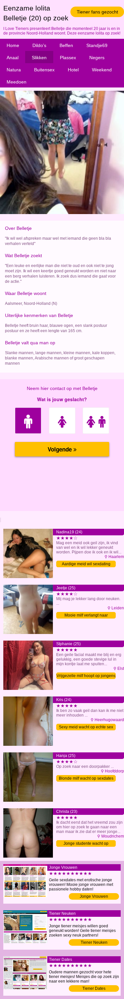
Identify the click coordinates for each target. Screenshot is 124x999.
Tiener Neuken (94, 942)
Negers (96, 57)
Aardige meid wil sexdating (86, 564)
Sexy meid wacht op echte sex (86, 727)
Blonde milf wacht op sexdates (86, 778)
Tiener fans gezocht (97, 11)
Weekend (102, 69)
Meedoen (16, 82)
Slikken (39, 57)
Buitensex (44, 69)
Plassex (68, 57)
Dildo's (39, 45)
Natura (14, 69)
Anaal (13, 57)
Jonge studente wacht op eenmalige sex (85, 844)
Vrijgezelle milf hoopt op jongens (86, 675)
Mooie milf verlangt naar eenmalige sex (86, 616)
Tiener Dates (93, 988)
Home (13, 45)
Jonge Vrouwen (94, 896)
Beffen (66, 45)
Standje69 (96, 45)
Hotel (73, 69)
